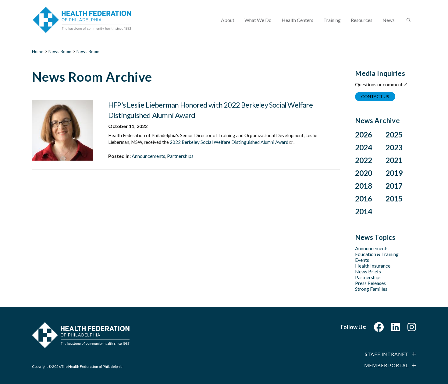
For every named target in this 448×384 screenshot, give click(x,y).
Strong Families (371, 289)
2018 (363, 185)
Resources (361, 20)
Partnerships (180, 156)
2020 (363, 173)
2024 (363, 147)
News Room (59, 51)
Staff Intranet (387, 354)
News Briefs (368, 271)
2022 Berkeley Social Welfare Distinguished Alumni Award (229, 142)
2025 (394, 134)
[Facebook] (379, 329)
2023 (394, 147)
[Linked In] (395, 329)
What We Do (258, 20)
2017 (394, 185)
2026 (363, 134)
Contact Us (375, 96)
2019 (394, 173)
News (388, 20)
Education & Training (377, 254)
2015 (394, 198)
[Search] (408, 20)
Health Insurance (372, 265)
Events (362, 260)
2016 (363, 198)
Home (37, 51)
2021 (394, 160)
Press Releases (370, 283)
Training (332, 20)
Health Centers (297, 20)
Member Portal (386, 365)
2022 (363, 160)
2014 (363, 211)
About (227, 20)
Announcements (148, 156)
